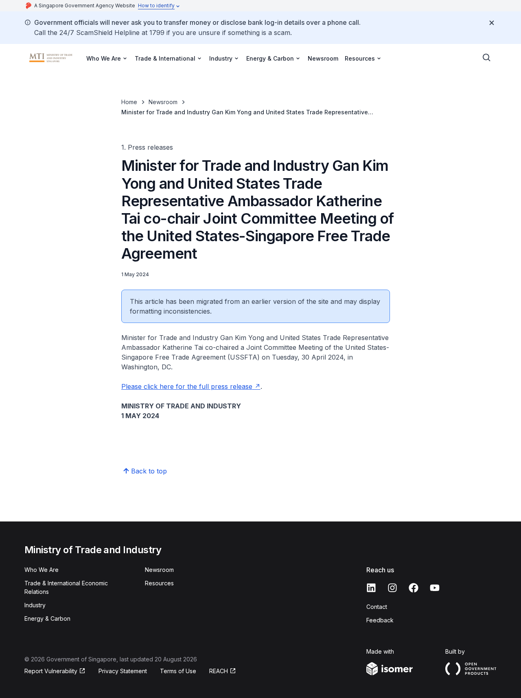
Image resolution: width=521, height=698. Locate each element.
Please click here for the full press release (186, 386)
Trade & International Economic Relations (66, 587)
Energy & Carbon (47, 618)
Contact (376, 606)
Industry (35, 605)
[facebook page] (413, 588)
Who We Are (41, 569)
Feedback (380, 620)
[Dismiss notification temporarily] (491, 23)
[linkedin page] (371, 588)
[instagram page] (392, 588)
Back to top (149, 471)
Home (129, 101)
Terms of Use (178, 670)
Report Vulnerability (50, 670)
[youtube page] (435, 588)
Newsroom (323, 58)
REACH (218, 670)
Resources (159, 583)
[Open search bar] (487, 58)
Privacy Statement (123, 670)
